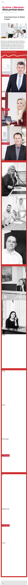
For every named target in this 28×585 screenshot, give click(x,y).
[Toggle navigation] (3, 2)
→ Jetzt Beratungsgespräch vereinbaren (9, 52)
